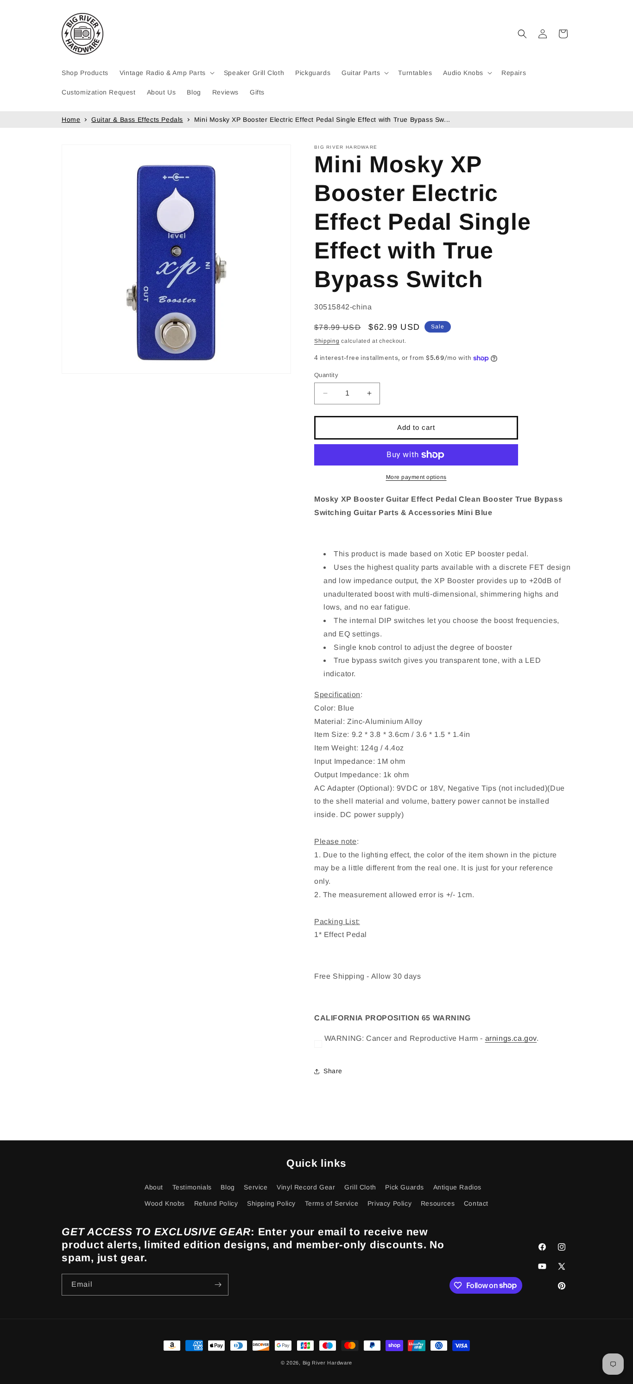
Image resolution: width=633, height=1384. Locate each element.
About (154, 1187)
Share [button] (332, 1071)
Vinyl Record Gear (306, 1187)
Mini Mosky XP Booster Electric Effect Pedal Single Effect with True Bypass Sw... (322, 119)
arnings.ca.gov (511, 1038)
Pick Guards (404, 1187)
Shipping (327, 341)
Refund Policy (216, 1203)
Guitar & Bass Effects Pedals (137, 119)
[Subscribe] (218, 1285)
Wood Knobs (165, 1203)
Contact (476, 1203)
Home (71, 119)
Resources (438, 1203)
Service (255, 1187)
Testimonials (192, 1187)
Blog (227, 1187)
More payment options (416, 477)
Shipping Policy (271, 1203)
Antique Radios (457, 1187)
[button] (166, 72)
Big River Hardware (328, 1362)
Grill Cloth (360, 1187)
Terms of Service (332, 1203)
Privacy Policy (389, 1203)
